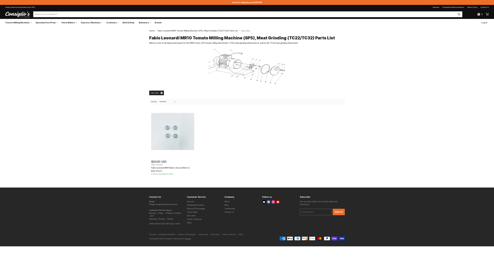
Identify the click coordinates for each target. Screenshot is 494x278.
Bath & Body (129, 22)
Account (190, 201)
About (227, 201)
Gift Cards (191, 216)
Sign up (339, 212)
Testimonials (229, 208)
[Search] (459, 14)
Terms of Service (194, 219)
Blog (226, 205)
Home (152, 31)
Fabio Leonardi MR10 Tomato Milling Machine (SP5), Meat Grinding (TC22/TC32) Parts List (197, 31)
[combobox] (244, 14)
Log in (484, 22)
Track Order (192, 212)
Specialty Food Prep (46, 22)
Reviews (436, 7)
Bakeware (144, 22)
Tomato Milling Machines (17, 22)
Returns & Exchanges (196, 208)
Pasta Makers (68, 22)
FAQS (189, 223)
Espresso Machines (91, 22)
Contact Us (484, 7)
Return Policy (472, 7)
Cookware (111, 22)
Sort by (154, 102)
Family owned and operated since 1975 (20, 7)
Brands (158, 22)
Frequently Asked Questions (453, 7)
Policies (188, 239)
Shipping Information (195, 205)
